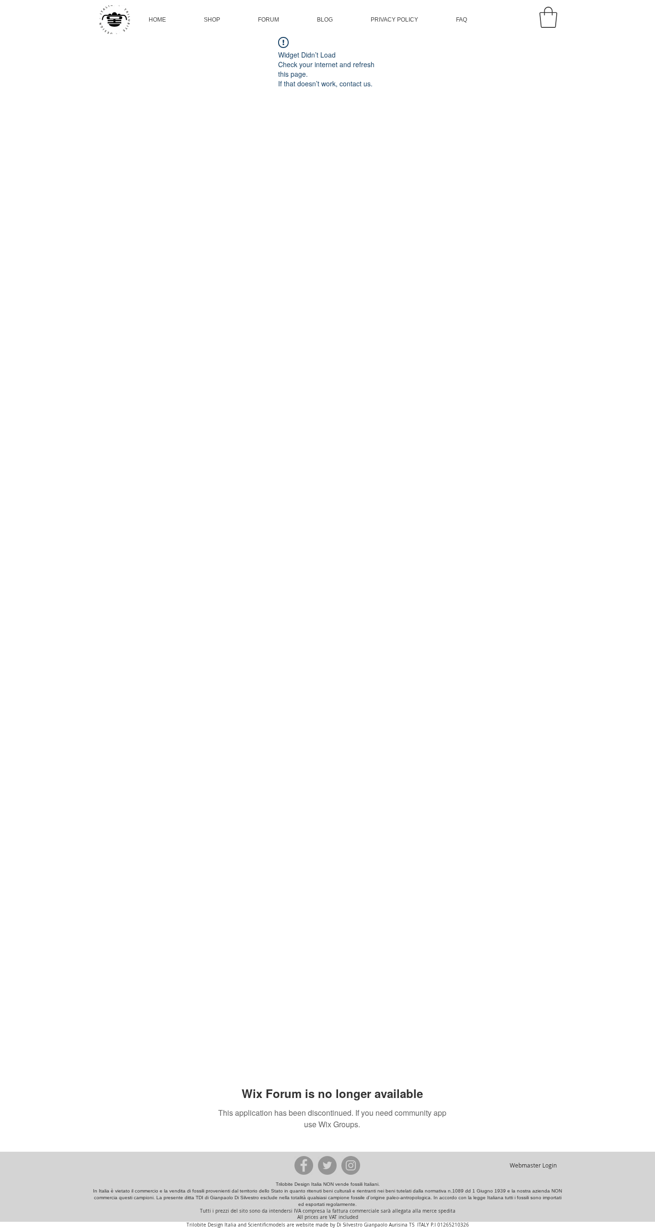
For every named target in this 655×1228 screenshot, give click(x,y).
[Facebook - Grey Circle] (303, 1165)
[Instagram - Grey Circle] (350, 1165)
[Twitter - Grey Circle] (327, 1165)
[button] (212, 20)
